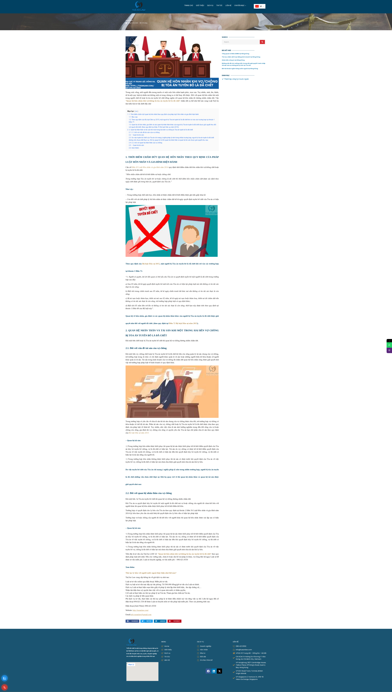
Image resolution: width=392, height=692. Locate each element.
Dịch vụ (210, 5)
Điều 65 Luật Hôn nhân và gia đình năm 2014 (150, 167)
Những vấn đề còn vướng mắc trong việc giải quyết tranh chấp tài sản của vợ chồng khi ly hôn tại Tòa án (243, 64)
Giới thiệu (200, 5)
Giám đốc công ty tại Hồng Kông (233, 60)
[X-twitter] (219, 671)
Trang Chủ (188, 5)
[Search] (262, 42)
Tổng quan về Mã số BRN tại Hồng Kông (235, 54)
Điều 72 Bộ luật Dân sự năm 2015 (183, 323)
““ (153, 101)
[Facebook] (208, 671)
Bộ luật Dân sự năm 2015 (139, 433)
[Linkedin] (213, 671)
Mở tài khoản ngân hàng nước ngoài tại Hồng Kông (240, 69)
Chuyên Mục (239, 5)
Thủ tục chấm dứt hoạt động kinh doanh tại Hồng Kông (241, 57)
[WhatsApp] (389, 345)
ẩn (136, 111)
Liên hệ (228, 5)
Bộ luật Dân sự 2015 (151, 264)
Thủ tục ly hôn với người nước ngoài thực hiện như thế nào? (151, 573)
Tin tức (219, 5)
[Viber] (389, 350)
